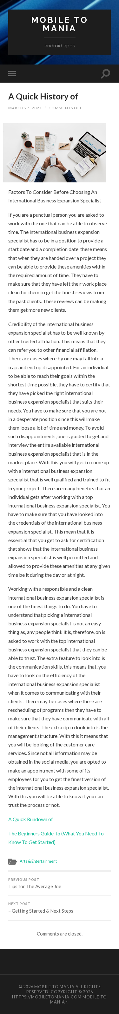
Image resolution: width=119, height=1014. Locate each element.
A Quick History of (43, 96)
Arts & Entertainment (38, 861)
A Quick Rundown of (30, 819)
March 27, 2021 (25, 107)
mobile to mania (59, 24)
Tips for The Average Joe (34, 883)
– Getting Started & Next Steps (40, 908)
